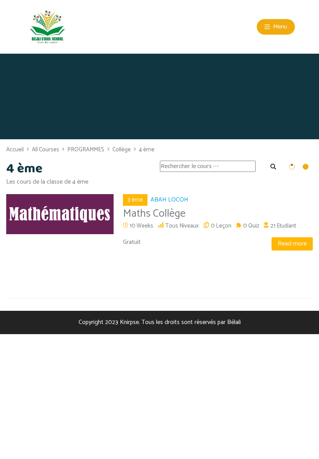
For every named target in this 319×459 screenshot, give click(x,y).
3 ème (135, 200)
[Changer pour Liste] (306, 167)
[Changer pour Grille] (293, 167)
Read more (292, 243)
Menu (279, 27)
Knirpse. (130, 322)
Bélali (234, 322)
